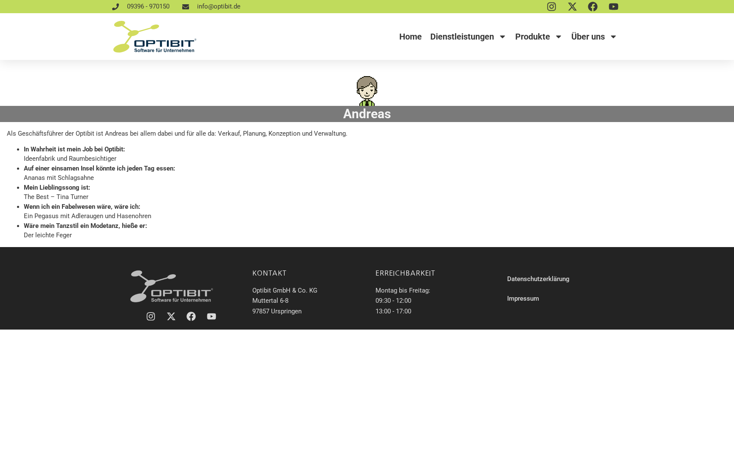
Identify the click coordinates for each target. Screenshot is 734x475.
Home (410, 36)
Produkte (532, 36)
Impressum (523, 298)
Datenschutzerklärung (538, 279)
